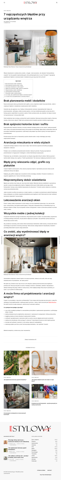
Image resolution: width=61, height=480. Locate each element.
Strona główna (41, 470)
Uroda (33, 455)
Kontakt (49, 470)
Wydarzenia (34, 457)
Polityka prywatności (45, 474)
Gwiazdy (34, 444)
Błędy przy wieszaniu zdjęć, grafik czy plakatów (16, 88)
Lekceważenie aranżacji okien (12, 91)
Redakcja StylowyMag (11, 21)
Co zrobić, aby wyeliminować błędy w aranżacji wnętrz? (18, 94)
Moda (33, 448)
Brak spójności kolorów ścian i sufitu (14, 85)
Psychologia (34, 452)
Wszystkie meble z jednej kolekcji (13, 93)
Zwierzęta (34, 460)
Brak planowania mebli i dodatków (13, 83)
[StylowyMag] (30, 2)
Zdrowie (34, 459)
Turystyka (34, 453)
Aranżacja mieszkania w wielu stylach (14, 86)
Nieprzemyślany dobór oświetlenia (13, 90)
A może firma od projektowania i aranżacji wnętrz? (17, 96)
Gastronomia (35, 443)
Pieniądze (34, 450)
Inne (33, 446)
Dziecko (34, 441)
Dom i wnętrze (7, 10)
